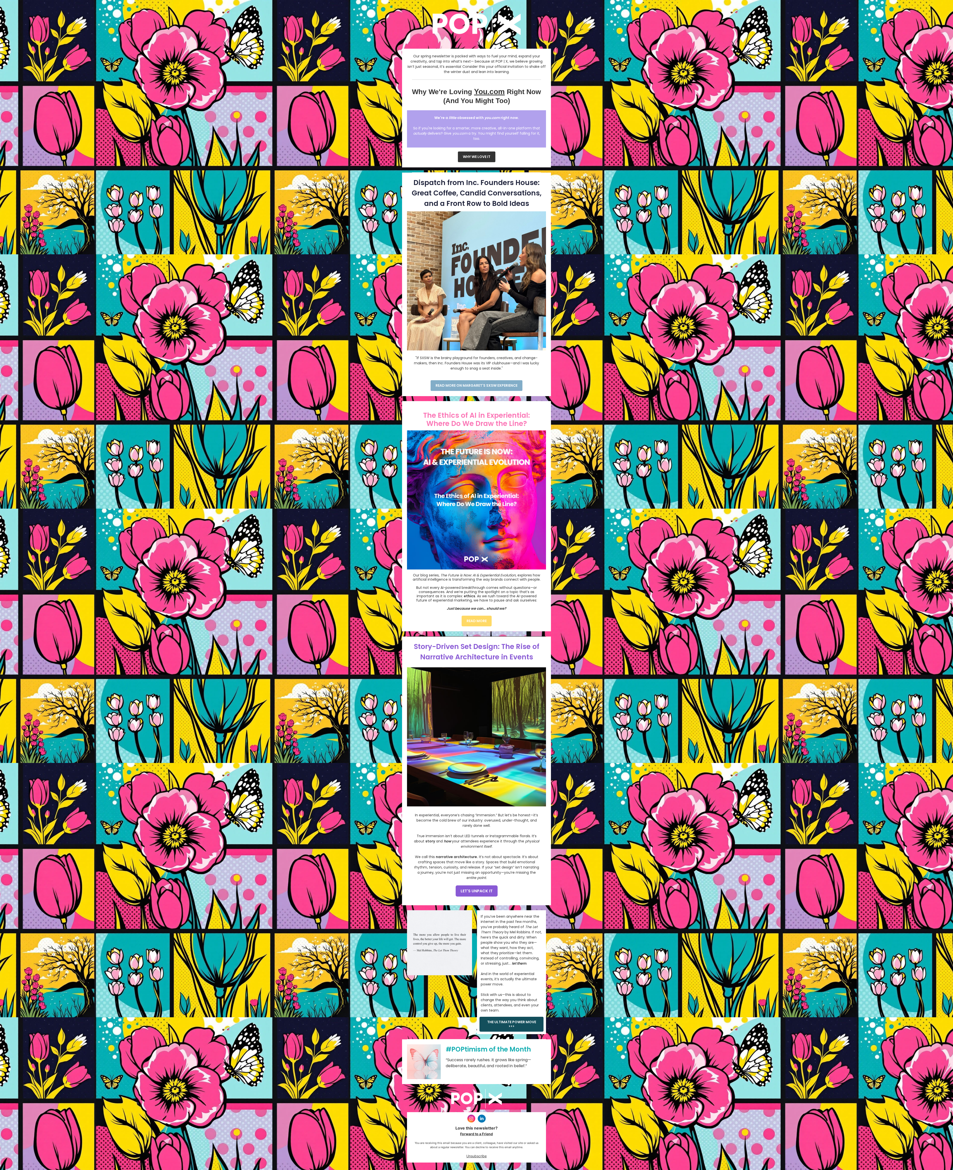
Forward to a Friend (476, 1134)
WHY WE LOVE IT (476, 156)
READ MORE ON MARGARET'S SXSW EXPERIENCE (476, 385)
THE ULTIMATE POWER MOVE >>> (511, 1024)
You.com (489, 91)
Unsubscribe (476, 1156)
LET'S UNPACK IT (477, 891)
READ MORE (477, 620)
